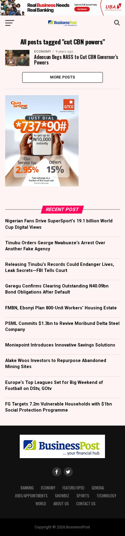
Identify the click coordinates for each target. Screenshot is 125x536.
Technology (106, 496)
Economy (48, 488)
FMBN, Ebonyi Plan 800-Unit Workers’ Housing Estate (61, 308)
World (40, 503)
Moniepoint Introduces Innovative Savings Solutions (60, 345)
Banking (27, 488)
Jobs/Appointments (31, 496)
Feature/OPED (73, 488)
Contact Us (86, 503)
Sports (82, 496)
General (98, 488)
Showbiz (62, 496)
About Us (61, 503)
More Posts (62, 77)
